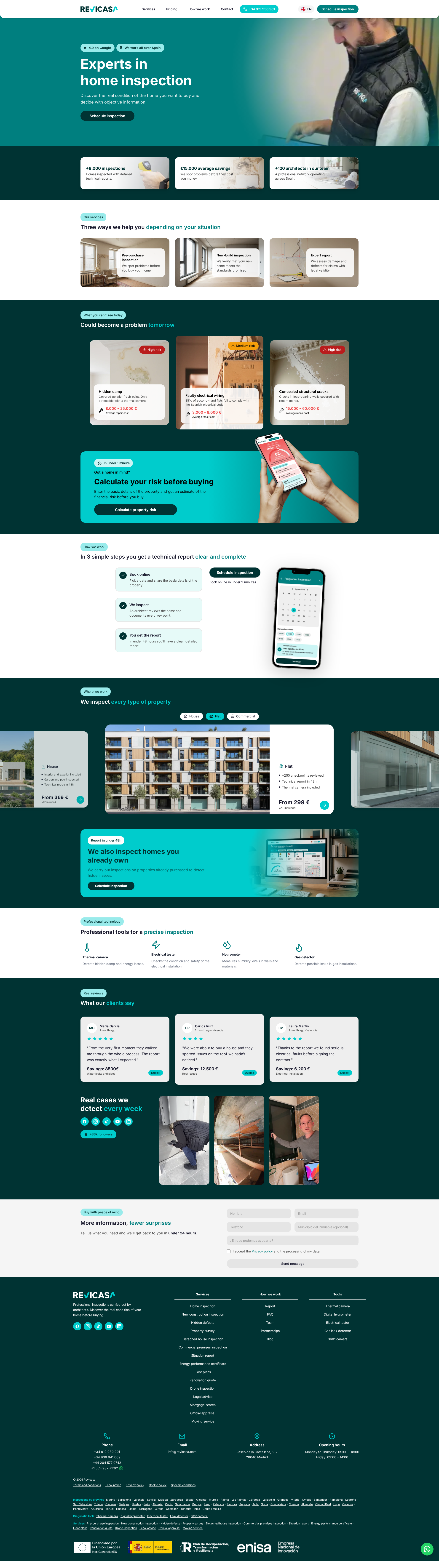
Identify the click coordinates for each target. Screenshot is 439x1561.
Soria (264, 1504)
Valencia (139, 1499)
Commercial (245, 716)
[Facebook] (84, 1121)
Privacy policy (262, 1251)
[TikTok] (106, 1121)
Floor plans (203, 1372)
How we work (199, 9)
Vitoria (295, 1499)
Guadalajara (278, 1504)
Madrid (110, 1499)
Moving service (202, 1421)
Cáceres (110, 1504)
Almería (158, 1504)
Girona (159, 1508)
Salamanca (182, 1504)
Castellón (172, 1508)
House (194, 716)
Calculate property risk (135, 509)
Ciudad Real (323, 1504)
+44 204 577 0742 (107, 1463)
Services (148, 9)
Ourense (347, 1504)
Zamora (232, 1504)
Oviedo (306, 1499)
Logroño (350, 1499)
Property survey (203, 1331)
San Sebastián (82, 1504)
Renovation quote (203, 1380)
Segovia (244, 1504)
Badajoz (124, 1504)
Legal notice (113, 1485)
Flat (218, 716)
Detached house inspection (202, 1339)
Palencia (218, 1504)
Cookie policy (157, 1485)
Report (270, 1306)
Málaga (163, 1499)
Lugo (336, 1504)
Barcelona (124, 1499)
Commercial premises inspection (203, 1347)
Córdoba (254, 1499)
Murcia (213, 1499)
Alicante (201, 1499)
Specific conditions (183, 1485)
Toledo (98, 1504)
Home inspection (202, 1306)
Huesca (121, 1508)
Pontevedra (80, 1508)
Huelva (136, 1504)
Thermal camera (338, 1306)
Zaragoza (176, 1499)
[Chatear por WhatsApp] (121, 1468)
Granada (283, 1499)
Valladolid (268, 1499)
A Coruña (97, 1508)
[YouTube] (117, 1121)
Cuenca (294, 1504)
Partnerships (270, 1331)
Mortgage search (203, 1405)
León (207, 1504)
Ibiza (197, 1508)
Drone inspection (202, 1388)
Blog (270, 1339)
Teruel (109, 1508)
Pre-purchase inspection (103, 1523)
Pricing (171, 9)
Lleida (132, 1508)
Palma (225, 1499)
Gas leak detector (337, 1331)
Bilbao (189, 1499)
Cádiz (169, 1504)
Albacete (307, 1504)
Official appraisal (202, 1413)
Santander (320, 1499)
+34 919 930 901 (107, 1452)
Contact (227, 9)
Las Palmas (238, 1499)
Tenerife (186, 1508)
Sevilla (151, 1499)
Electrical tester (337, 1322)
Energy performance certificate (202, 1364)
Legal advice (202, 1397)
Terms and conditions (87, 1485)
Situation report (202, 1355)
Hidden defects (202, 1322)
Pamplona (336, 1499)
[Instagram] (95, 1121)
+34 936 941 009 (107, 1457)
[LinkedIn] (128, 1121)
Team (270, 1322)
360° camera (338, 1339)
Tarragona (145, 1508)
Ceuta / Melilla (212, 1508)
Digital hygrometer (337, 1314)
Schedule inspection (338, 9)
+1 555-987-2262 (104, 1468)
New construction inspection (203, 1314)
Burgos (196, 1504)
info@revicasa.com (182, 1452)
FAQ (270, 1314)
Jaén (147, 1504)
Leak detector (179, 1516)
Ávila (255, 1504)
